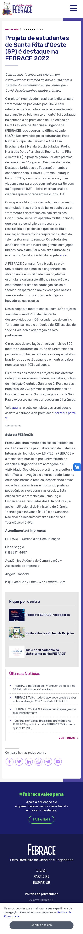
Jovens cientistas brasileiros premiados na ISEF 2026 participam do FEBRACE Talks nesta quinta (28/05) (44, 724)
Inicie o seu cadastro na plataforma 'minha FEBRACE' (45, 651)
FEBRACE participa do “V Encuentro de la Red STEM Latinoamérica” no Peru (44, 687)
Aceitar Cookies (41, 925)
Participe (41, 876)
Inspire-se (41, 883)
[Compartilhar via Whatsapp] (38, 762)
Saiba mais (41, 819)
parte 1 (60, 413)
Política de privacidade (41, 894)
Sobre (41, 870)
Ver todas (67, 737)
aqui (63, 255)
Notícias (12, 29)
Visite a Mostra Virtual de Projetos (50, 633)
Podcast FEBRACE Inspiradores (47, 615)
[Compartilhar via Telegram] (48, 762)
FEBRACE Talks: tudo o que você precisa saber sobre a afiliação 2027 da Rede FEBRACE (44, 699)
